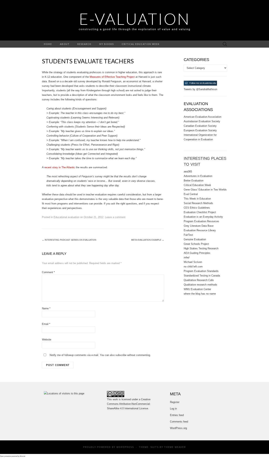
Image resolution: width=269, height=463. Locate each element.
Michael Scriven (193, 262)
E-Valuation (134, 18)
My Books (106, 44)
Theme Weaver (175, 447)
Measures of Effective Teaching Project (112, 76)
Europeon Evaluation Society (200, 130)
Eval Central (191, 194)
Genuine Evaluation (195, 239)
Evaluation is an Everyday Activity (203, 216)
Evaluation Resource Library (200, 230)
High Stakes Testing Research (201, 248)
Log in (173, 408)
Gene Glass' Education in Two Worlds (205, 189)
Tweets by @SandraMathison (200, 89)
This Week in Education (197, 198)
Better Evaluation (193, 180)
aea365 (188, 171)
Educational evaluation (66, 217)
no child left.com (193, 266)
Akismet (22, 456)
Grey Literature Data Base (198, 225)
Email (46, 324)
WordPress (125, 447)
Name (46, 308)
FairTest (188, 234)
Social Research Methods (198, 203)
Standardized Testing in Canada (202, 275)
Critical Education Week (141, 44)
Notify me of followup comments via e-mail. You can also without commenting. (100, 355)
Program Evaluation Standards (201, 271)
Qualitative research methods (200, 284)
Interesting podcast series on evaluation (69, 240)
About (65, 44)
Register (174, 402)
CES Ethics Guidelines (197, 207)
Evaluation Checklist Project (200, 212)
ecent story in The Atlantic (60, 167)
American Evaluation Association (202, 116)
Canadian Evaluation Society (200, 125)
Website (46, 339)
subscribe (120, 355)
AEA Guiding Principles (197, 252)
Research (84, 44)
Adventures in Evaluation (198, 176)
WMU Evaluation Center (197, 289)
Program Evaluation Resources (201, 221)
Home (48, 44)
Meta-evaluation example (147, 240)
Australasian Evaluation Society (202, 121)
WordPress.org (178, 428)
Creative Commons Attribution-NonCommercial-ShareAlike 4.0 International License (128, 404)
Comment (48, 272)
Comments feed (179, 421)
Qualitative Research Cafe (199, 280)
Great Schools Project (196, 243)
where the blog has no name (200, 293)
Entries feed (177, 415)
